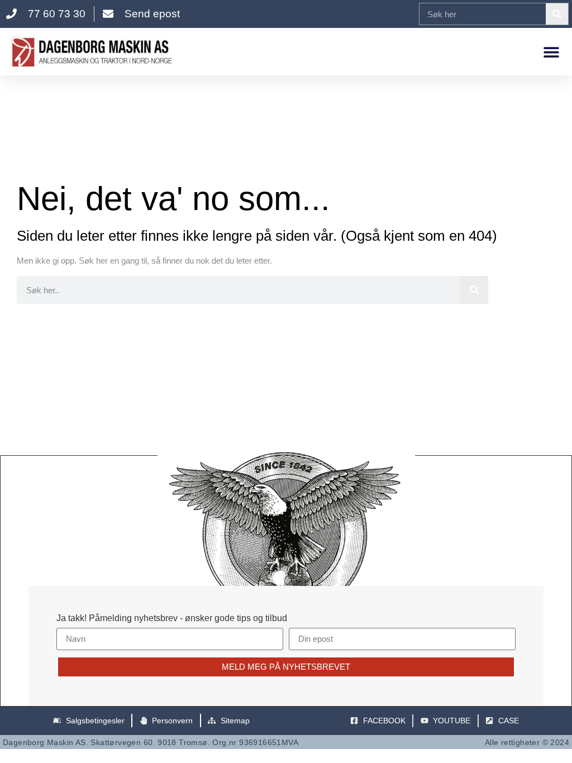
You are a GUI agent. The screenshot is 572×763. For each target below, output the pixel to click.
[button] (551, 51)
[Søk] (557, 14)
